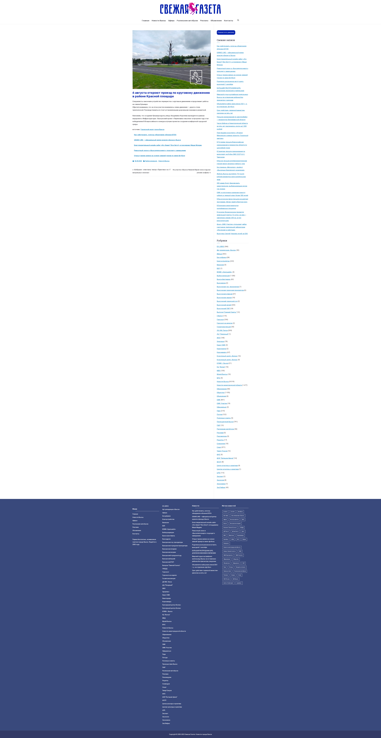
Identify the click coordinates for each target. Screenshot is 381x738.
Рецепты (220, 440)
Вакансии (220, 265)
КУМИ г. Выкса (222, 363)
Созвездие (221, 444)
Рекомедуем (222, 436)
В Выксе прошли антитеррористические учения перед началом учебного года (232, 162)
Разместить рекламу (226, 32)
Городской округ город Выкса (152, 129)
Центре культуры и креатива (228, 469)
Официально (221, 407)
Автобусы (240, 511)
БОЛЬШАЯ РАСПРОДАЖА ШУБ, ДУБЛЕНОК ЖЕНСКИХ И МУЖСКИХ (230, 89)
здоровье (239, 583)
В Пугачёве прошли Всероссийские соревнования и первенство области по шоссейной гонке (232, 145)
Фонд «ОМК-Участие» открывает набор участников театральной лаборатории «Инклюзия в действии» (232, 227)
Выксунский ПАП (223, 308)
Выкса (225, 523)
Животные (231, 535)
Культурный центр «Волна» (227, 356)
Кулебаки (226, 539)
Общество (220, 393)
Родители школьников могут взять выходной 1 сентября (230, 83)
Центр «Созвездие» (228, 583)
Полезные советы (224, 418)
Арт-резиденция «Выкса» (237, 515)
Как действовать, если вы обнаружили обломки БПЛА (155, 135)
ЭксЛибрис (221, 487)
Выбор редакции (151, 161)
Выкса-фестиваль (223, 279)
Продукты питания (240, 567)
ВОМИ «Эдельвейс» (224, 272)
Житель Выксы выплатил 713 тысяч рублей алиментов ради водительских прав (231, 177)
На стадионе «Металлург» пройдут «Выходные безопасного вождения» (231, 168)
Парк (219, 411)
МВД (218, 371)
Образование (222, 389)
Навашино (226, 543)
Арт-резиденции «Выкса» (226, 250)
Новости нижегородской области (229, 385)
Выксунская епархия (224, 294)
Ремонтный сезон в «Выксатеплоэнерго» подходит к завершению (160, 150)
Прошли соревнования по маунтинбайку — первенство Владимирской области (232, 118)
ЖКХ (218, 338)
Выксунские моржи (224, 298)
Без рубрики (221, 257)
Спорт (219, 447)
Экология (220, 480)
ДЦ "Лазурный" (222, 334)
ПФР (218, 425)
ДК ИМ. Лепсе (222, 330)
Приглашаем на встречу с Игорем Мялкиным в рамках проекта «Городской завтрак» (232, 135)
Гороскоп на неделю (224, 323)
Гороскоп (220, 319)
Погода (219, 414)
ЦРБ (218, 473)
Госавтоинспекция (224, 327)
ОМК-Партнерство (228, 555)
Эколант (220, 476)
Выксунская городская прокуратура (230, 290)
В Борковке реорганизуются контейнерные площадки (227, 207)
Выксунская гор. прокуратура (228, 287)
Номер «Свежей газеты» (230, 551)
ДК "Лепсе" (226, 531)
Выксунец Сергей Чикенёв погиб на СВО (232, 234)
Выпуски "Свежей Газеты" (227, 312)
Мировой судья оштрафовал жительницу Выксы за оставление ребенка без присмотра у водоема (232, 97)
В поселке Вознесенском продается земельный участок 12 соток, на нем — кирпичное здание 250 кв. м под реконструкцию (231, 216)
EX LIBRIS (220, 246)
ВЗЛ (218, 268)
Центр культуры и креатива (227, 466)
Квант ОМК (221, 345)
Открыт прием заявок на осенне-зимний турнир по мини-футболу (159, 156)
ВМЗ (243, 519)
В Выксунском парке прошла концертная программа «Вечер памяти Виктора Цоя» (232, 200)
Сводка (233, 575)
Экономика (221, 484)
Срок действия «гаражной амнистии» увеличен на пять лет (231, 111)
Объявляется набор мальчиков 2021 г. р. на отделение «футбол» (232, 105)
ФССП (219, 462)
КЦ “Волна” (221, 367)
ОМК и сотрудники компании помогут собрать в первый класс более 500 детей (232, 194)
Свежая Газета (190, 734)
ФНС (218, 454)
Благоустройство (223, 261)
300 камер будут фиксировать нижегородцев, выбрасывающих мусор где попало (232, 186)
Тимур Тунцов (222, 451)
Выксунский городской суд (227, 301)
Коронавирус (222, 352)
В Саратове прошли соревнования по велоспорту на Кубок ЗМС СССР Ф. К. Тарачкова (231, 154)
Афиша (171, 21)
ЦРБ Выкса (235, 579)
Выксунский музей (224, 305)
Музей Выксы (222, 374)
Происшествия (227, 571)
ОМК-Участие (222, 403)
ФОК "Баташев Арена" (225, 458)
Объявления (216, 21)
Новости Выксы (159, 21)
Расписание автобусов (187, 21)
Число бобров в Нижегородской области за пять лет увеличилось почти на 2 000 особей (232, 126)
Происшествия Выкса (225, 422)
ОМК (218, 400)
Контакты (228, 21)
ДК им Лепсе (235, 531)
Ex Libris (226, 511)
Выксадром (221, 283)
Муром (244, 539)
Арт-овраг (226, 515)
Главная (145, 21)
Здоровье (220, 341)
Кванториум (221, 349)
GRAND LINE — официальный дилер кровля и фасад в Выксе (157, 140)
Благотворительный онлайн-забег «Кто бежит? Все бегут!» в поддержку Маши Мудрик (168, 145)
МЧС (218, 378)
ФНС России (227, 579)
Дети (243, 531)
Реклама (204, 21)
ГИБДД (220, 316)
